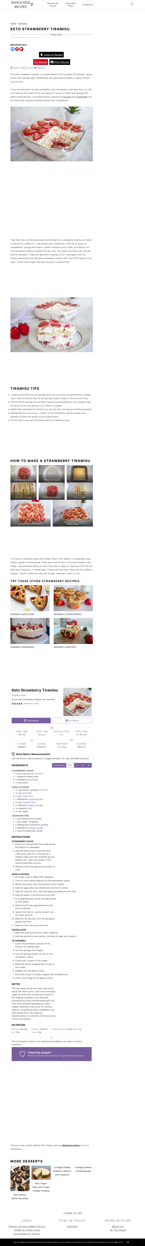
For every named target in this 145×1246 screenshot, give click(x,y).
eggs (19, 796)
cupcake (66, 97)
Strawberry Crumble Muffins (67, 614)
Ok (128, 1242)
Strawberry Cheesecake (22, 647)
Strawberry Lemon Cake (22, 614)
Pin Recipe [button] (40, 62)
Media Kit (118, 1226)
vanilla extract (36, 799)
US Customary (59, 765)
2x (83, 765)
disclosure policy (71, 1145)
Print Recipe (61, 62)
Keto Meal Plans (71, 4)
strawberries (27, 773)
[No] (142, 1242)
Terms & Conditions (27, 1230)
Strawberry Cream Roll (65, 647)
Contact (72, 1226)
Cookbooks (87, 4)
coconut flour (29, 802)
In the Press (118, 1230)
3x (89, 765)
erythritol (33, 779)
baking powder (35, 805)
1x (77, 765)
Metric (69, 765)
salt (30, 808)
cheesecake (81, 97)
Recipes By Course (52, 4)
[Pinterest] (17, 49)
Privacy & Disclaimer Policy (27, 1226)
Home (13, 23)
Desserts (23, 23)
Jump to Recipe (53, 54)
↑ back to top (72, 1213)
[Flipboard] (21, 49)
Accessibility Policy (27, 1234)
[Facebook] (13, 49)
